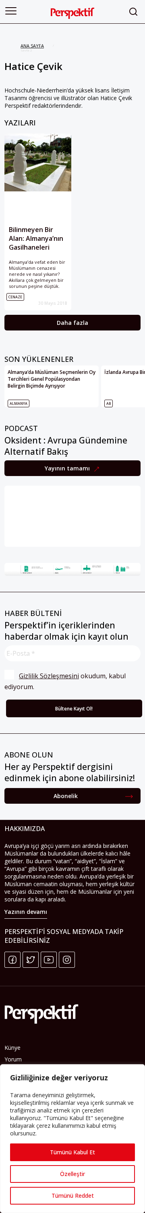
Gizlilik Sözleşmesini (49, 675)
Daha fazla (72, 322)
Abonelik (66, 796)
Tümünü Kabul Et (72, 1152)
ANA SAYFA (32, 46)
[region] (72, 1138)
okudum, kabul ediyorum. (65, 681)
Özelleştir (72, 1174)
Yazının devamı (25, 911)
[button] (10, 10)
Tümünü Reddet (73, 1195)
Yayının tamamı (68, 468)
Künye (12, 1047)
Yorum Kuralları (14, 1063)
